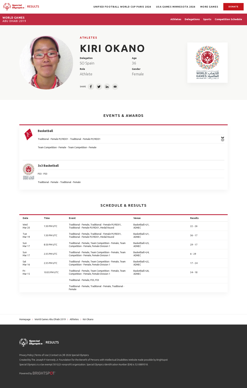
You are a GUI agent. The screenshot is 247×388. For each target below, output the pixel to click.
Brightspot (162, 359)
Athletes (88, 37)
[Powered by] (44, 373)
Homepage (25, 319)
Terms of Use (42, 355)
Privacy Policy (26, 355)
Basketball (45, 130)
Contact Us (56, 355)
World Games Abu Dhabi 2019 (50, 319)
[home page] (21, 7)
